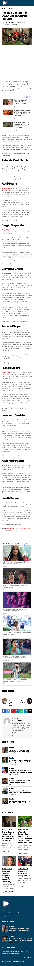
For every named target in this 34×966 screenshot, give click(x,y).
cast (5, 177)
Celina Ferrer (6, 155)
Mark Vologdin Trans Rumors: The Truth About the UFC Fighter (20, 771)
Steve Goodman (9, 22)
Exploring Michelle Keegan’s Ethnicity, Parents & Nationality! (7, 876)
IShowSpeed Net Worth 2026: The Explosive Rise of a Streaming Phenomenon (19, 782)
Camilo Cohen (21, 153)
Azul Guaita (5, 188)
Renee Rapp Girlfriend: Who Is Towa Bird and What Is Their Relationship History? (19, 802)
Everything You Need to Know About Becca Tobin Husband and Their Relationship (20, 792)
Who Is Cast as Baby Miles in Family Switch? (24, 873)
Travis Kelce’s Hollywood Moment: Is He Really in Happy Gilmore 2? (8, 836)
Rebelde (11, 691)
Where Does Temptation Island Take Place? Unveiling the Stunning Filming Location (25, 837)
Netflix (25, 135)
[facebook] (2, 917)
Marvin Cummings (9, 850)
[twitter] (5, 917)
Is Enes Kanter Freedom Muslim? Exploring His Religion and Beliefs (20, 761)
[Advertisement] (17, 50)
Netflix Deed (9, 529)
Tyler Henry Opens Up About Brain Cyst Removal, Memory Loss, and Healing (19, 751)
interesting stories (25, 529)
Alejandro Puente (7, 465)
